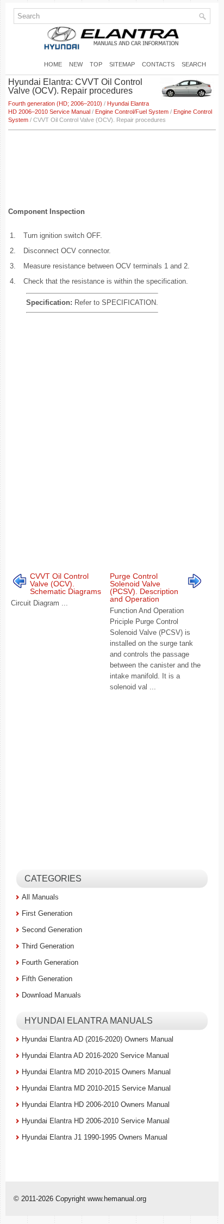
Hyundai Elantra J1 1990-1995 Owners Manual (94, 1137)
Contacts (158, 64)
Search (194, 64)
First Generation (47, 913)
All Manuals (40, 897)
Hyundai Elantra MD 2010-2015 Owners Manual (96, 1072)
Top (96, 64)
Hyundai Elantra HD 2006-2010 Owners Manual (96, 1104)
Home (53, 64)
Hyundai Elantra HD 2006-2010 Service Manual (96, 1121)
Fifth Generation (47, 979)
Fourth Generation (50, 962)
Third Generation (48, 946)
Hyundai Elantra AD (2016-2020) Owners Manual (97, 1039)
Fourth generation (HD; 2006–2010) (55, 103)
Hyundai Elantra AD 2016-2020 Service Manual (95, 1055)
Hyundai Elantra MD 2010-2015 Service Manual (96, 1088)
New (76, 64)
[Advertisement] (112, 162)
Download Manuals (51, 995)
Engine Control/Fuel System (132, 111)
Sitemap (122, 64)
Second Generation (52, 930)
